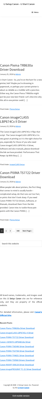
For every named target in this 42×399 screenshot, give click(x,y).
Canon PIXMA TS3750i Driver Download (17, 351)
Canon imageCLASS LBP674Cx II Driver (14, 119)
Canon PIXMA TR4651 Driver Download (17, 355)
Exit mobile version (21, 396)
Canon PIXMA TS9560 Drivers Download (17, 360)
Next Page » (27, 231)
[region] (21, 269)
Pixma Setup (15, 109)
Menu (36, 12)
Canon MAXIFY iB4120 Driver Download (17, 364)
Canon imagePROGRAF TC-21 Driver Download (20, 369)
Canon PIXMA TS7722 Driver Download (20, 174)
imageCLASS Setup (17, 164)
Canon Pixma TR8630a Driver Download (16, 67)
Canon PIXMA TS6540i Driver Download (17, 346)
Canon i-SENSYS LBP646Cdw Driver (15, 342)
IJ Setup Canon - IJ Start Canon (19, 4)
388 (18, 230)
